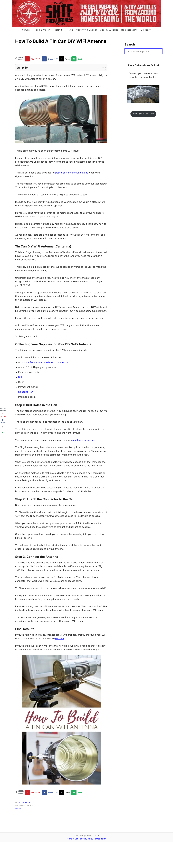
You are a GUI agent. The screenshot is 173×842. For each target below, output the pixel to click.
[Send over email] (2, 432)
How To (18, 809)
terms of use (72, 839)
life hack (59, 638)
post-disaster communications (71, 172)
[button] (143, 114)
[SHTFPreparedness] (86, 13)
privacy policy (86, 839)
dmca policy (100, 839)
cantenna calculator (83, 440)
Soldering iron (25, 392)
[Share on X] (2, 426)
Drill (20, 377)
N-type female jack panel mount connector (45, 362)
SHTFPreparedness (24, 802)
